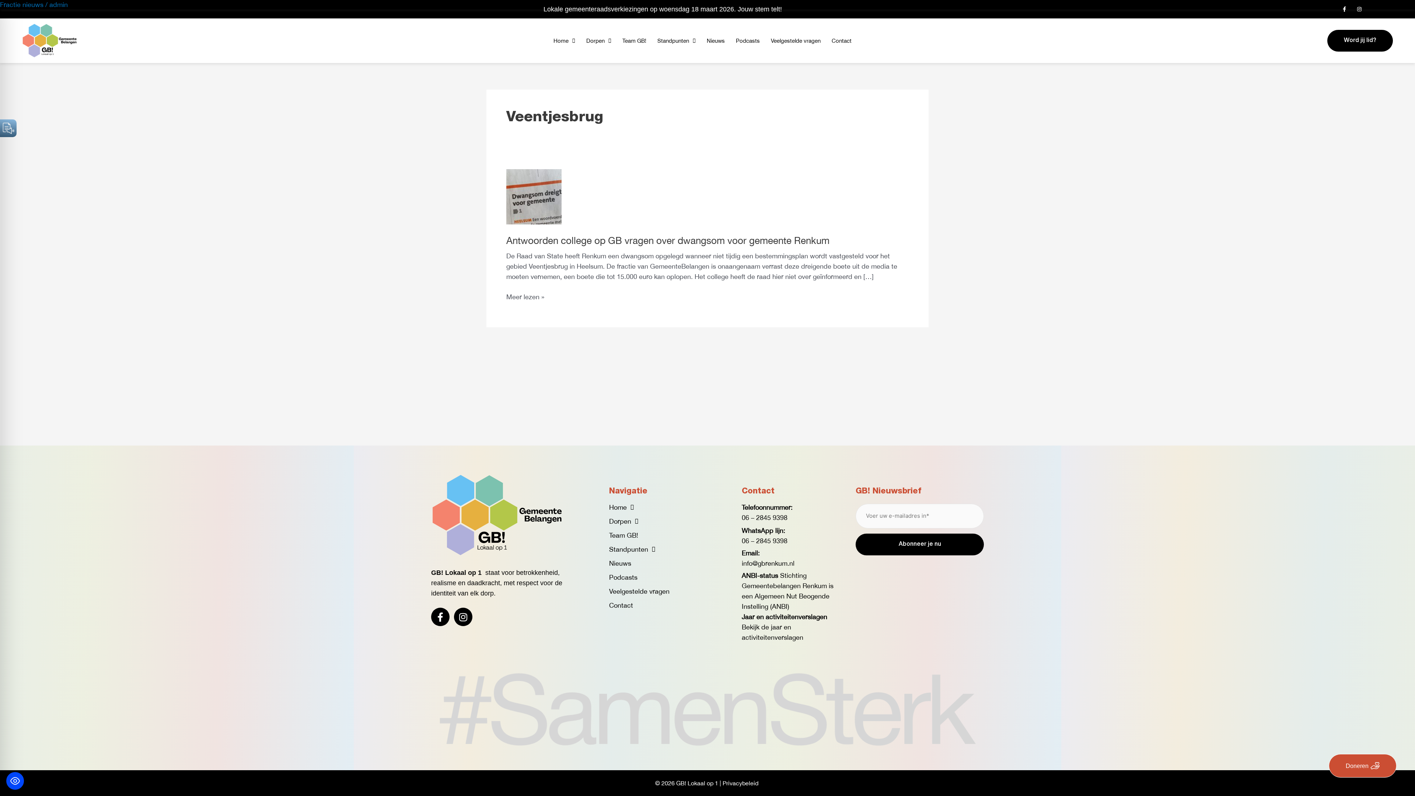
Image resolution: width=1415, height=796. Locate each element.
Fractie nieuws (21, 4)
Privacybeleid (740, 783)
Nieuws (716, 41)
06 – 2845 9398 (764, 517)
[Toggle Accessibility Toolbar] (15, 780)
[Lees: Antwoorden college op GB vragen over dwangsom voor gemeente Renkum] (534, 196)
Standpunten (673, 41)
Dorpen (595, 41)
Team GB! (634, 41)
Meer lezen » (525, 296)
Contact (842, 41)
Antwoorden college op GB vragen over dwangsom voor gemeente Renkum (667, 240)
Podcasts (748, 41)
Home (561, 41)
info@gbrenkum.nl (768, 563)
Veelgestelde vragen (796, 41)
